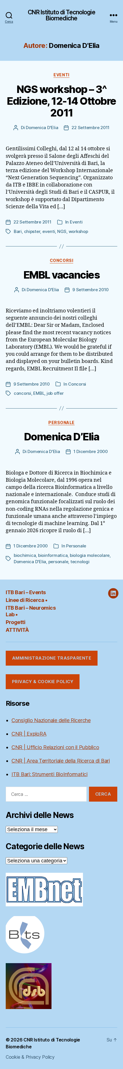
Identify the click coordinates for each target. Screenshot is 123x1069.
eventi (48, 231)
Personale (61, 422)
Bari (18, 231)
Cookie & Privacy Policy (30, 1057)
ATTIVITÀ (17, 630)
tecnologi (80, 561)
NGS (61, 231)
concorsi (22, 393)
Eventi (61, 74)
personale (58, 561)
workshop (78, 231)
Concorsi (61, 260)
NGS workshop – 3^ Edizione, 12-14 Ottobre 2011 (61, 101)
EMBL (38, 393)
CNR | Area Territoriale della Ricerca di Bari (60, 761)
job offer (55, 393)
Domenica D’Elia (61, 436)
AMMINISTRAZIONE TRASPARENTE (52, 658)
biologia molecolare (90, 555)
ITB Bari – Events (26, 592)
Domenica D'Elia (42, 127)
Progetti (15, 622)
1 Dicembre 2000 (91, 451)
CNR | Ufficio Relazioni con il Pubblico (55, 747)
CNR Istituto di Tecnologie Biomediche (61, 15)
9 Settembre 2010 (90, 289)
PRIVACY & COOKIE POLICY (43, 681)
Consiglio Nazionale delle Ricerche (51, 720)
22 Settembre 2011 (91, 127)
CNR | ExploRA (29, 734)
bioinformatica (53, 555)
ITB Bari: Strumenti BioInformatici (49, 774)
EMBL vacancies (61, 275)
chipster (32, 231)
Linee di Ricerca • (26, 600)
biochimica (25, 555)
